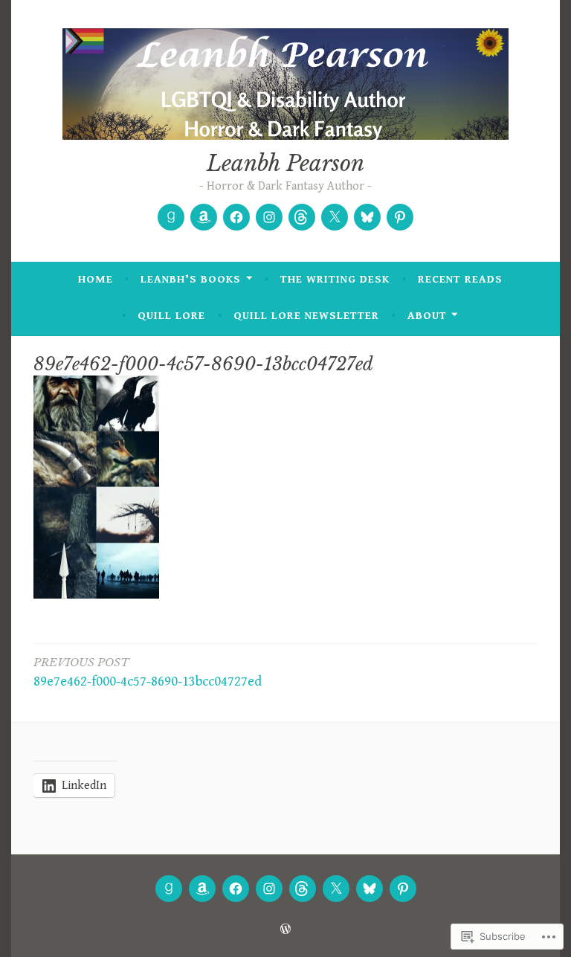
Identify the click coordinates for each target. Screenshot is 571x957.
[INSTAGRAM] (269, 888)
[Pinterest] (400, 217)
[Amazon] (203, 217)
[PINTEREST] (403, 888)
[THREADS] (302, 888)
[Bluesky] (367, 217)
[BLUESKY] (369, 888)
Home (95, 279)
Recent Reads (460, 279)
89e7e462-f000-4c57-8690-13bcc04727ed (147, 672)
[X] (334, 217)
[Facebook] (236, 217)
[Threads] (301, 217)
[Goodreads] (171, 217)
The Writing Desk (335, 279)
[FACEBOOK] (235, 888)
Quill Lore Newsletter (306, 315)
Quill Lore (171, 315)
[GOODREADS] (168, 888)
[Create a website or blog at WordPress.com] (285, 930)
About (427, 315)
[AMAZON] (202, 888)
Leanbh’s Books (191, 279)
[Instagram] (269, 217)
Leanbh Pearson (285, 163)
